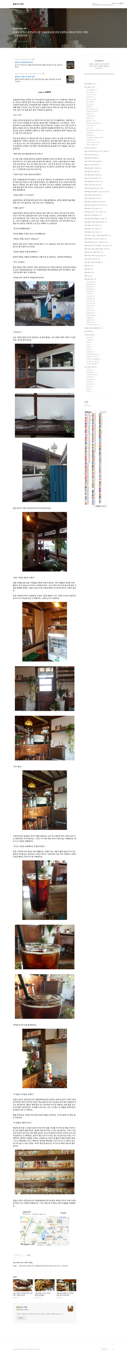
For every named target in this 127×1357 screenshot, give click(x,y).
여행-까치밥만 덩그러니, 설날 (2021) (96, 242)
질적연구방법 (91, 282)
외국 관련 (91, 97)
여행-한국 (88, 266)
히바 (89, 345)
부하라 (89, 342)
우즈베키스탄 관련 (93, 364)
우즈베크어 (90, 352)
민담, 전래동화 (92, 90)
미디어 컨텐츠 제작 (93, 325)
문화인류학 (91, 284)
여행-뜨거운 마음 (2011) (92, 178)
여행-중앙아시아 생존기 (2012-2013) (97, 192)
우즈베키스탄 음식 (93, 354)
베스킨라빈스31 (92, 109)
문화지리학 (91, 289)
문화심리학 (91, 287)
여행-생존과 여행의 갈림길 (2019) (95, 222)
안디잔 (89, 349)
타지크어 (90, 386)
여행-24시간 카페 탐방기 (93, 215)
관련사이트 (104, 1349)
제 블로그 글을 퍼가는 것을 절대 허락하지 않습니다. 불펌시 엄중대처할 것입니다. (39, 1314)
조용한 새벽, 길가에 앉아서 (93, 328)
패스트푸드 (91, 121)
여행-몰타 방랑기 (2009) (92, 168)
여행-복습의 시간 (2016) (92, 208)
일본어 (89, 389)
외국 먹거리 (91, 95)
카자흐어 (90, 382)
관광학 (90, 308)
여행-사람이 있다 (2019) (93, 225)
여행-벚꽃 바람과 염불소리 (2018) (95, 219)
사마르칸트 (90, 340)
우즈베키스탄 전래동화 (94, 359)
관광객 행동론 (92, 315)
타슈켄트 (90, 338)
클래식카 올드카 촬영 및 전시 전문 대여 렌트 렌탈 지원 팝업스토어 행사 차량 (38, 80)
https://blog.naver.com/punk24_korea (28, 73)
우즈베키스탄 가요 (93, 361)
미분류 (90, 133)
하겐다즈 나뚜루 (92, 111)
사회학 (90, 294)
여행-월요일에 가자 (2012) (93, 181)
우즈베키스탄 (89, 335)
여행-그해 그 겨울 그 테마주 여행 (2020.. (97, 235)
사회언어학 (91, 299)
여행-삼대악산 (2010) (92, 171)
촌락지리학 (91, 306)
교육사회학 (91, 320)
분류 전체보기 (90, 84)
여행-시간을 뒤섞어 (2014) (93, 195)
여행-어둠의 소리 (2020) (92, 232)
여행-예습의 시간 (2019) (92, 229)
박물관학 (90, 318)
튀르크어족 (88, 331)
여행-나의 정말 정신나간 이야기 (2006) (96, 151)
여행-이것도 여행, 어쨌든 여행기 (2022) (97, 249)
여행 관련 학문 (90, 279)
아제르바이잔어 (92, 375)
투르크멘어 (90, 377)
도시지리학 (91, 303)
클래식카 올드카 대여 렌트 (25, 76)
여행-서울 (88, 269)
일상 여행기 (89, 87)
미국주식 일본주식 (93, 142)
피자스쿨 (90, 104)
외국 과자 (90, 92)
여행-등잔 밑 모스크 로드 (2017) (95, 212)
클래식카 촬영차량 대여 (24, 62)
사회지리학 (91, 301)
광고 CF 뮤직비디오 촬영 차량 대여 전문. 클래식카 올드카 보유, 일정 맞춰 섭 (38, 66)
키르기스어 (90, 384)
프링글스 (90, 114)
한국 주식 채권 (92, 145)
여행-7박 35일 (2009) (92, 165)
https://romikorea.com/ (23, 59)
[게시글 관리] (22, 1255)
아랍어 (90, 370)
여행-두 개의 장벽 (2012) (93, 185)
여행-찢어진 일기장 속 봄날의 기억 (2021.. (98, 246)
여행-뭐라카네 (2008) (91, 158)
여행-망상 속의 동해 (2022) (93, 252)
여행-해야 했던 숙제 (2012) (93, 188)
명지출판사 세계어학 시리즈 (95, 137)
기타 (89, 391)
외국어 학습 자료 (90, 148)
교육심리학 (91, 322)
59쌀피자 (90, 106)
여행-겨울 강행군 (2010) (92, 175)
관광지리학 (91, 310)
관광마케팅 (91, 313)
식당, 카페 (91, 126)
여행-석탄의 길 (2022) (92, 259)
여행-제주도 (89, 272)
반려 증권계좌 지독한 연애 (95, 130)
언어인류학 (90, 291)
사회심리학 (91, 296)
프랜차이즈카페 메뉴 (94, 123)
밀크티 (90, 128)
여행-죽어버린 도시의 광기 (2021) (95, 239)
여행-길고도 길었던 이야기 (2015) (95, 205)
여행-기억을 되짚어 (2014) (93, 198)
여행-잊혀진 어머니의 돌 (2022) (95, 256)
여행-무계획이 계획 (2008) (93, 161)
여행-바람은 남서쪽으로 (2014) (94, 202)
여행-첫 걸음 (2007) (91, 155)
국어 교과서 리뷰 (90, 367)
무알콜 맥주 (91, 116)
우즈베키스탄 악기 (92, 357)
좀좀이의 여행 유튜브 (107, 1346)
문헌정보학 (91, 135)
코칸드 (89, 347)
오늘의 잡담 (91, 140)
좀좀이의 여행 (18, 4)
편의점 (90, 118)
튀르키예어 (90, 372)
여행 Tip (88, 276)
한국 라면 (90, 102)
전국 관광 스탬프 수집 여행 (93, 262)
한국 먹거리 (91, 99)
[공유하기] (19, 1255)
